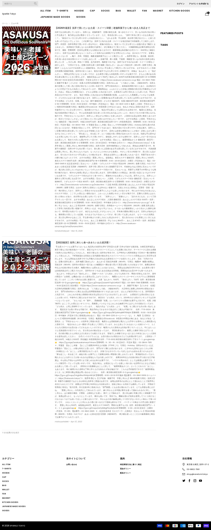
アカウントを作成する (199, 3)
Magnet (158, 10)
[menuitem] (45, 11)
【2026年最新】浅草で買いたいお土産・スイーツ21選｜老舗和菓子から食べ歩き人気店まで (102, 28)
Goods (81, 16)
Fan (144, 10)
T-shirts (62, 10)
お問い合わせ (71, 464)
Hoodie (79, 10)
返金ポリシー (125, 468)
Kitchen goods (179, 10)
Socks (105, 10)
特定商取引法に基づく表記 (131, 464)
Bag (118, 10)
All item (45, 10)
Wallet (131, 10)
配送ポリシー (125, 473)
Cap (92, 10)
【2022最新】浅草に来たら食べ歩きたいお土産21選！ (83, 242)
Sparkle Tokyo (9, 13)
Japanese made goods (55, 16)
